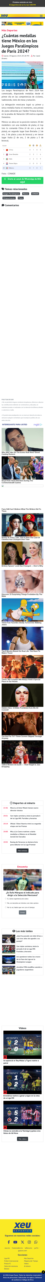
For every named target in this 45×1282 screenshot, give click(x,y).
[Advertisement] (22, 304)
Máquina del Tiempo (31, 1261)
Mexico (25, 194)
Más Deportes (29, 1258)
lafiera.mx (28, 1248)
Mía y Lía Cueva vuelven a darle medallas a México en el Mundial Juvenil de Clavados (23, 834)
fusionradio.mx (17, 1248)
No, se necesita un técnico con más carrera (22, 903)
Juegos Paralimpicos (11, 194)
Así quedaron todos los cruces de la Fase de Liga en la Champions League (28, 959)
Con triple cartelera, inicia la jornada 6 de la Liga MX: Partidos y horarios (27, 949)
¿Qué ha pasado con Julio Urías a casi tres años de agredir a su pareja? (29, 938)
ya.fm (36, 1248)
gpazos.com (22, 1250)
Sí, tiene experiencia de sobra (17, 899)
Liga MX (7, 1258)
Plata (20, 198)
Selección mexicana (11, 1266)
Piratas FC (7, 1264)
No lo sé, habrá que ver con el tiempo (21, 907)
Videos (26, 1264)
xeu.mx (7, 1248)
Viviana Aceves (9, 198)
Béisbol (6, 1269)
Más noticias (22, 850)
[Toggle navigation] (41, 16)
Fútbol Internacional (11, 1261)
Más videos (22, 1139)
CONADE (35, 194)
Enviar (22, 912)
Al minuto (27, 1266)
